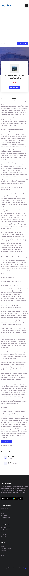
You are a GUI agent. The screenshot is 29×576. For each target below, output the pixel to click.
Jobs (2, 513)
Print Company (7, 446)
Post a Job (21, 43)
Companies (4, 509)
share (6, 442)
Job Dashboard (5, 527)
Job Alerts (4, 515)
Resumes (3, 536)
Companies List (5, 511)
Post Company (5, 532)
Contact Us (4, 551)
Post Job (3, 534)
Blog (2, 546)
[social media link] (14, 571)
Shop (2, 555)
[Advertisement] (14, 23)
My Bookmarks (5, 530)
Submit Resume (5, 517)
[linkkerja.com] (6, 5)
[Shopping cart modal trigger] (2, 43)
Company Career (6, 548)
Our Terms (4, 553)
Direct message (14, 87)
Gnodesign (23, 568)
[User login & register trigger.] (5, 43)
